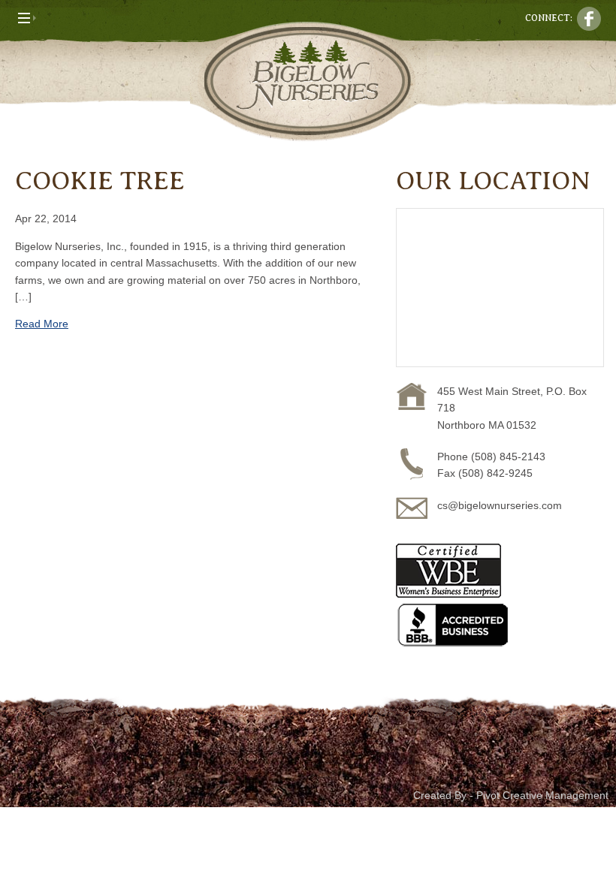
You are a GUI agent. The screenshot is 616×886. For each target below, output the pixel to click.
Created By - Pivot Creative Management (510, 795)
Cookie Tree (100, 181)
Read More (41, 324)
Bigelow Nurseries (308, 81)
